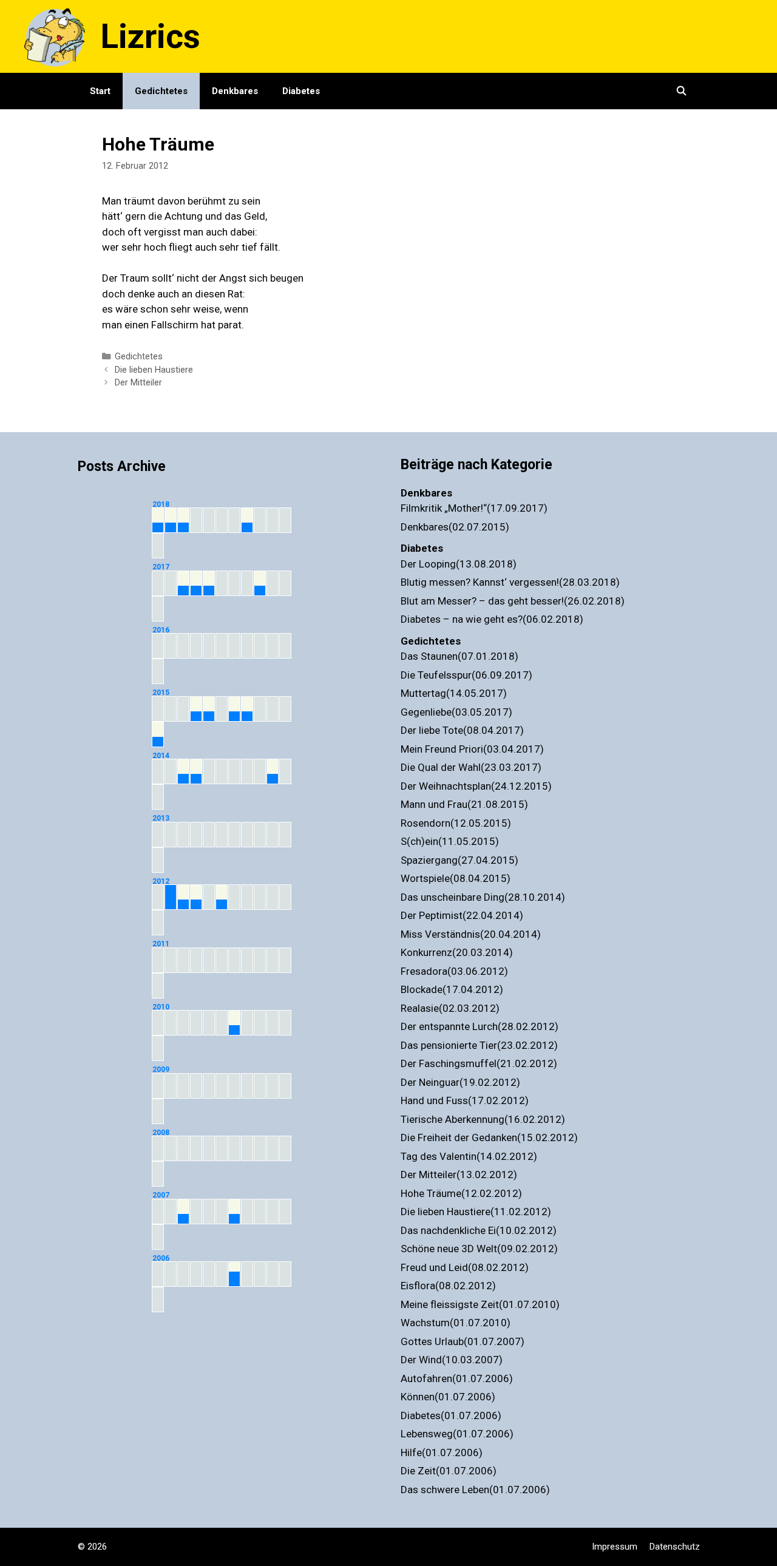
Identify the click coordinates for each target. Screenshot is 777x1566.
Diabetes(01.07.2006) (451, 1415)
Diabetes (301, 91)
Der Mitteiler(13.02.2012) (459, 1174)
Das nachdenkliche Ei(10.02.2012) (479, 1230)
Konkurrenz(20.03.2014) (457, 952)
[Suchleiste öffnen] (681, 91)
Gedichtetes (161, 91)
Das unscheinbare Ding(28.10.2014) (483, 897)
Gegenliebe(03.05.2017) (456, 712)
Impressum (614, 1546)
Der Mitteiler (138, 383)
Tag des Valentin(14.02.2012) (469, 1156)
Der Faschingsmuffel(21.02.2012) (479, 1063)
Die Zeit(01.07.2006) (449, 1471)
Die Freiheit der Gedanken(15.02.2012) (489, 1137)
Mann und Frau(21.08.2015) (464, 804)
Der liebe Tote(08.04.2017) (462, 730)
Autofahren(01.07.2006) (457, 1378)
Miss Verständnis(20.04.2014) (471, 934)
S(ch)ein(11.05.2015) (450, 841)
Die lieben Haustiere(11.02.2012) (476, 1211)
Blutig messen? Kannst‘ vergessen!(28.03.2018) (510, 582)
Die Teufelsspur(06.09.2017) (466, 675)
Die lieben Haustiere (154, 370)
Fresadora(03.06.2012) (454, 971)
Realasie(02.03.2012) (450, 1008)
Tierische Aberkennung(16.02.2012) (483, 1119)
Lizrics (150, 36)
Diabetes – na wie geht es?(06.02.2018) (492, 619)
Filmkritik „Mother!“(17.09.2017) (474, 508)
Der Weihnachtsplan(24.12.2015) (476, 786)
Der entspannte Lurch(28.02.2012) (479, 1026)
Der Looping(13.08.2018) (459, 564)
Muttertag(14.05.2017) (454, 693)
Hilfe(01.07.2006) (442, 1452)
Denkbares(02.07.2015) (455, 527)
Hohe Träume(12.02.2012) (461, 1193)
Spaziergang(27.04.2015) (459, 860)
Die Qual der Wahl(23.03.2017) (471, 767)
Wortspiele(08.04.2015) (456, 878)
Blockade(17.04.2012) (452, 989)
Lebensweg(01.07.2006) (457, 1434)
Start (100, 91)
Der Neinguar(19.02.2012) (460, 1082)
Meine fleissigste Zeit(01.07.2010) (480, 1304)
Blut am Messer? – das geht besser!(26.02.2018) (513, 601)
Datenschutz (675, 1546)
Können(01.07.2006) (448, 1397)
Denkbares (235, 91)
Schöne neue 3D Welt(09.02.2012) (479, 1248)
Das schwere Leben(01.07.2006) (475, 1489)
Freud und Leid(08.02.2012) (465, 1267)
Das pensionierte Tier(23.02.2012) (479, 1045)
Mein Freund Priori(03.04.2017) (472, 749)
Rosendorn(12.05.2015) (456, 823)
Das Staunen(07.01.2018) (459, 656)
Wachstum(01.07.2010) (456, 1323)
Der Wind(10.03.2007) (452, 1360)
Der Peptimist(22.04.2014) (462, 915)
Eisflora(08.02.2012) (448, 1286)
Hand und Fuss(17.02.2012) (465, 1100)
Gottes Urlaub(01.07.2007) (462, 1341)
